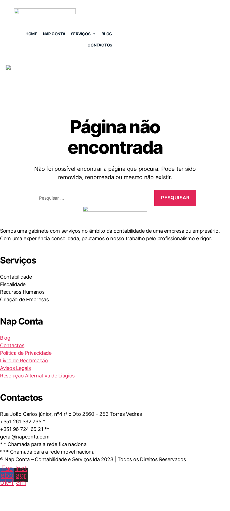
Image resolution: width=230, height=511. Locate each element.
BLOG (107, 33)
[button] (222, 87)
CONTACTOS (100, 45)
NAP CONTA (54, 33)
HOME (31, 33)
